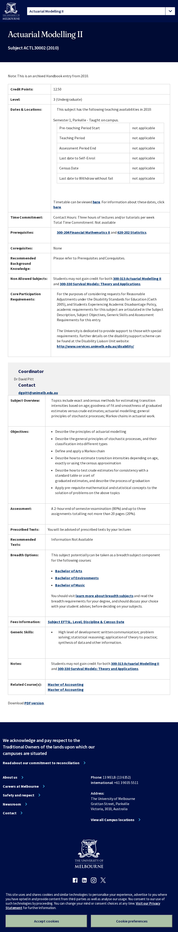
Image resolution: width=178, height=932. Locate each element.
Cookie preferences (131, 921)
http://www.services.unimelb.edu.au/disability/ (95, 346)
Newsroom (12, 804)
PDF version (34, 703)
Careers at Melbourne (21, 786)
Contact (9, 813)
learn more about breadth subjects (104, 595)
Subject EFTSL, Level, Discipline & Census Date (86, 621)
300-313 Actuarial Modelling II (137, 278)
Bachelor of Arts (68, 571)
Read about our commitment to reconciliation (41, 762)
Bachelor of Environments (77, 578)
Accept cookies (46, 921)
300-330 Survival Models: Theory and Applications (100, 284)
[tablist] (101, 11)
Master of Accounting (66, 684)
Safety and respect (18, 795)
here (96, 202)
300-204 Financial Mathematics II (83, 232)
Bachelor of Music (70, 585)
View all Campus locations (112, 819)
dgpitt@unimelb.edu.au (38, 393)
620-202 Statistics (131, 232)
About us (10, 777)
